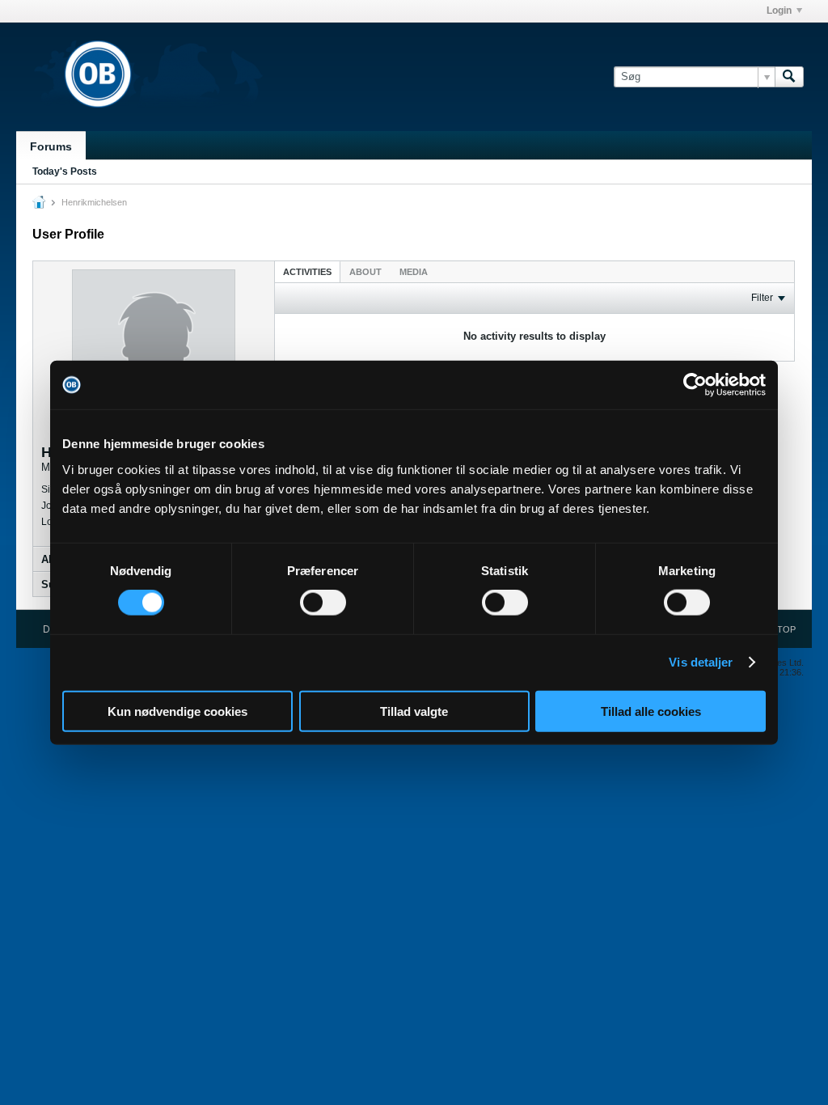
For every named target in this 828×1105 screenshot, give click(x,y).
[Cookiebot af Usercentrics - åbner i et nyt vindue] (695, 385)
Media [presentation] (413, 272)
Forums (51, 146)
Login (779, 10)
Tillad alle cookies (651, 711)
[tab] (307, 271)
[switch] (323, 603)
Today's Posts (64, 171)
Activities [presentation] (307, 272)
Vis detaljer (701, 662)
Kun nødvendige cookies (177, 711)
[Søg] (789, 76)
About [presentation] (365, 272)
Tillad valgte (414, 711)
